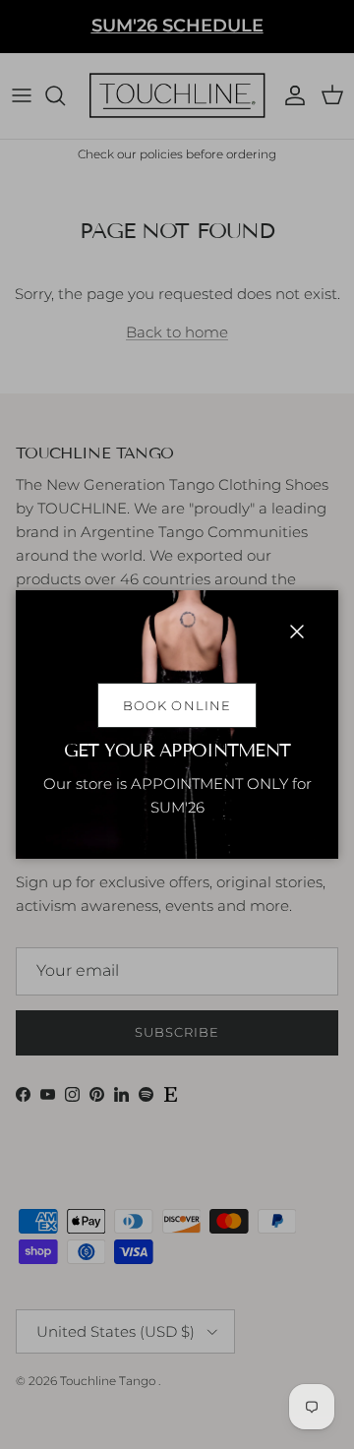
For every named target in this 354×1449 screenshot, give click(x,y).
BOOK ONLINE (176, 705)
